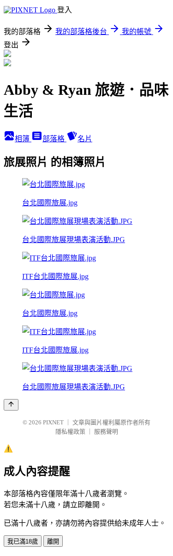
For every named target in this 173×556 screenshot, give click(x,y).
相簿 (23, 139)
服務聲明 (106, 431)
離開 (53, 541)
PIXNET (53, 422)
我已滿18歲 (22, 541)
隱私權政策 (70, 431)
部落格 (54, 139)
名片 (85, 139)
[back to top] (11, 405)
